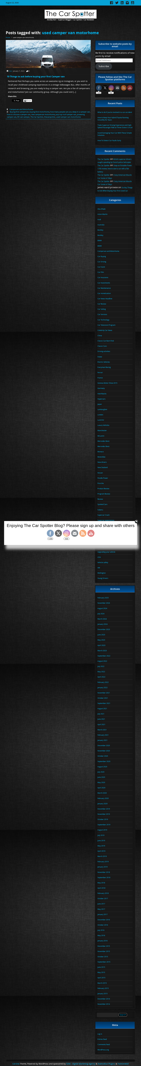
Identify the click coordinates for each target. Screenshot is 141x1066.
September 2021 (103, 703)
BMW (99, 240)
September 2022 (103, 656)
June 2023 (101, 635)
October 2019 (102, 819)
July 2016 (100, 930)
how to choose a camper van (18, 114)
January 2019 (102, 867)
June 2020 (101, 777)
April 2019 (101, 851)
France (100, 378)
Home (8, 37)
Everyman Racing (104, 367)
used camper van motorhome (70, 32)
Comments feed (103, 1044)
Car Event (101, 267)
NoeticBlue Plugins (106, 1064)
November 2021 (103, 693)
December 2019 (103, 809)
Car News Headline (104, 298)
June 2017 (101, 904)
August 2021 (102, 708)
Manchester (102, 430)
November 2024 (103, 603)
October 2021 (102, 698)
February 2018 (103, 893)
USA (99, 557)
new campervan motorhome (43, 114)
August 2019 (102, 830)
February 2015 (103, 988)
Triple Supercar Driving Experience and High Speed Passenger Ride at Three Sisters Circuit (114, 126)
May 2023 (101, 640)
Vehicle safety (102, 562)
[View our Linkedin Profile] (122, 3)
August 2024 (102, 608)
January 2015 (102, 993)
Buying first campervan (19, 112)
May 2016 (101, 935)
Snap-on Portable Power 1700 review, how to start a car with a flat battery (114, 168)
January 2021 (102, 740)
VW (98, 568)
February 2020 (103, 798)
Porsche (100, 483)
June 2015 (101, 967)
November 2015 (103, 951)
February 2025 (103, 598)
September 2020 (103, 761)
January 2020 (102, 803)
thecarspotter (49, 117)
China (99, 335)
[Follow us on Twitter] (117, 3)
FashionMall (123, 1064)
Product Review (103, 488)
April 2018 (101, 888)
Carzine (16, 1064)
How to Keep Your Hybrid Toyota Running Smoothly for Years (113, 118)
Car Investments (103, 283)
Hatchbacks (101, 394)
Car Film (100, 272)
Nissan (100, 473)
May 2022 (101, 671)
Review (100, 499)
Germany (101, 388)
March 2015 (102, 983)
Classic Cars (102, 346)
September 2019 (103, 824)
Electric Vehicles (103, 362)
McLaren (100, 436)
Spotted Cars (102, 504)
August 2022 (102, 661)
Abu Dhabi (101, 209)
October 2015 (102, 956)
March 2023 (102, 650)
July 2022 (100, 666)
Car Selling (101, 309)
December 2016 (103, 920)
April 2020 (101, 788)
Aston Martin (102, 214)
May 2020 (101, 782)
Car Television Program (106, 325)
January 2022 (102, 687)
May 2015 (101, 972)
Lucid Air (100, 420)
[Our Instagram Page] (127, 3)
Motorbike (101, 457)
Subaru (100, 510)
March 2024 (102, 619)
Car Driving (101, 262)
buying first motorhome (39, 112)
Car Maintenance (104, 288)
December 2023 (103, 629)
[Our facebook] (111, 3)
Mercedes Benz (103, 441)
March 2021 (102, 730)
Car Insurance (102, 277)
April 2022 (101, 677)
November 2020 (103, 751)
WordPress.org (103, 1050)
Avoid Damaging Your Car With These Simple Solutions (114, 134)
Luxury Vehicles (103, 425)
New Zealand (102, 467)
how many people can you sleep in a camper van (70, 112)
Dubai (99, 357)
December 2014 (103, 999)
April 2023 (101, 645)
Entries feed (102, 1039)
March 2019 (102, 856)
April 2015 (101, 977)
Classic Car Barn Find (105, 341)
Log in (99, 1034)
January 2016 (102, 941)
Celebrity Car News (104, 330)
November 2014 (103, 1004)
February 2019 (103, 861)
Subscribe (104, 66)
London (100, 415)
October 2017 (102, 898)
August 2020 (102, 767)
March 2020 (102, 793)
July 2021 (100, 714)
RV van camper (23, 117)
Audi (99, 219)
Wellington (101, 573)
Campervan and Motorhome (21, 109)
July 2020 (100, 772)
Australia (100, 225)
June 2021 (101, 719)
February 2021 (103, 735)
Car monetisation (104, 293)
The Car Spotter (36, 117)
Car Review (101, 304)
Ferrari (100, 372)
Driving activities (103, 351)
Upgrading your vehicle (106, 552)
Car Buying (101, 256)
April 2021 (101, 724)
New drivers (102, 462)
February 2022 (103, 682)
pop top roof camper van (66, 114)
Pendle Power (102, 478)
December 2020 (103, 745)
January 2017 (102, 914)
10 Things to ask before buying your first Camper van (36, 76)
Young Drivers (102, 578)
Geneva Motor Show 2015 (107, 383)
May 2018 (101, 883)
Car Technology (103, 320)
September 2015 (103, 962)
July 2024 (100, 613)
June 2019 (101, 840)
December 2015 (103, 946)
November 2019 (103, 814)
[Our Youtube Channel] (132, 3)
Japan (99, 404)
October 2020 (102, 756)
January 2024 (102, 624)
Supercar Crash (103, 515)
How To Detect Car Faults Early (109, 140)
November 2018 (103, 872)
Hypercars (101, 399)
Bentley (100, 230)
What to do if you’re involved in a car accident (114, 112)
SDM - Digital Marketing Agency (80, 1064)
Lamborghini (102, 409)
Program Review (103, 494)
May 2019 (101, 846)
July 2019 (100, 835)
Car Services (102, 314)
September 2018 (103, 877)
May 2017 (101, 909)
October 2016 (102, 925)
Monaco (100, 451)
